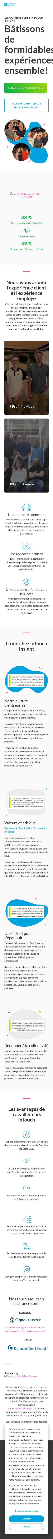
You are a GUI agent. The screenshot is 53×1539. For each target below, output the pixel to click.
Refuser (26, 1526)
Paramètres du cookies (26, 1511)
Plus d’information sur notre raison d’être (26, 105)
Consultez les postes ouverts (25, 88)
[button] (49, 4)
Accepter (26, 1518)
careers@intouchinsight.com (22, 1408)
